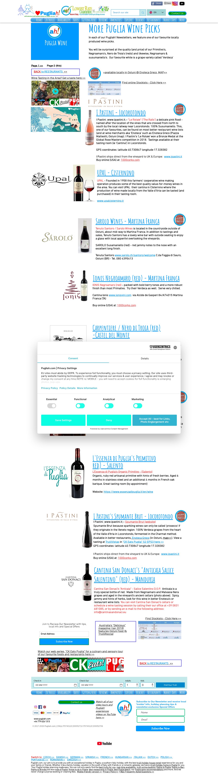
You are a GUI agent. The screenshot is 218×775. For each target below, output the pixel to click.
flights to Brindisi (39, 769)
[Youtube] (182, 4)
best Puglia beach (121, 769)
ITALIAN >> (139, 757)
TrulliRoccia (105, 634)
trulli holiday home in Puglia (164, 765)
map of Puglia (61, 769)
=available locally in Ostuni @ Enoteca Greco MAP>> (135, 72)
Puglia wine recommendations (149, 769)
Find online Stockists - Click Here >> (144, 82)
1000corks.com (130, 160)
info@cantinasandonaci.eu (110, 612)
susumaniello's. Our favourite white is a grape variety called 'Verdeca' (131, 57)
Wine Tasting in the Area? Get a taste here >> (58, 78)
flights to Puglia (163, 767)
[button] (50, 20)
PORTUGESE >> (39, 759)
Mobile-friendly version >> (89, 772)
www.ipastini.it (116, 120)
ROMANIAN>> (57, 759)
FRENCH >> (107, 757)
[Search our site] (143, 13)
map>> (167, 538)
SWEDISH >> (74, 759)
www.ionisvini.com (120, 295)
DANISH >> (62, 757)
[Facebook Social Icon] (40, 707)
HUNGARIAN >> (123, 757)
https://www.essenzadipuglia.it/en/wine (128, 492)
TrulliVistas (112, 542)
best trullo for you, (107, 767)
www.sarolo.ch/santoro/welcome (135, 255)
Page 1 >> (37, 65)
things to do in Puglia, (78, 769)
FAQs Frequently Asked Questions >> (136, 772)
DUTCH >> (153, 757)
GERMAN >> (76, 757)
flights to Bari (178, 767)
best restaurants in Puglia (101, 769)
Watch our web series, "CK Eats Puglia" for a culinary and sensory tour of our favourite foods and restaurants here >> (80, 653)
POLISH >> (167, 757)
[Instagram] (36, 707)
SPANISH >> (92, 757)
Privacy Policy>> (110, 772)
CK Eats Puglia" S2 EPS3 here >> (144, 542)
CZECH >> (49, 757)
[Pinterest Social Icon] (44, 707)
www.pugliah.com (42, 719)
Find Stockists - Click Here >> (163, 618)
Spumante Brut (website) (140, 522)
